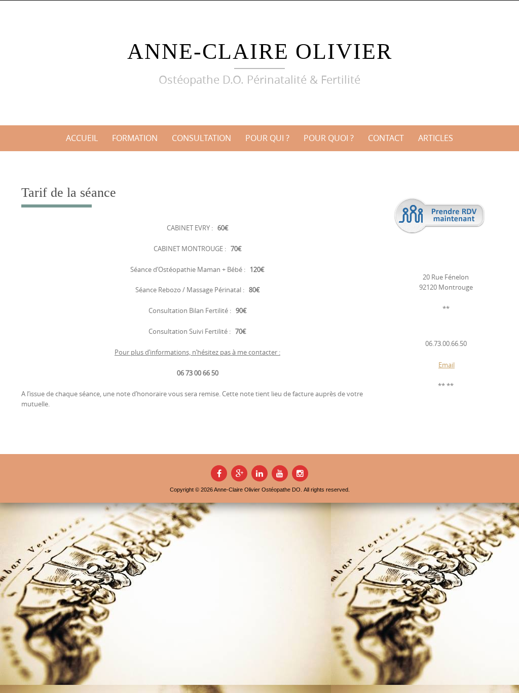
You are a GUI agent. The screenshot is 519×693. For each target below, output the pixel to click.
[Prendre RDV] (439, 215)
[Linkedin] (259, 473)
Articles (435, 138)
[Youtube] (280, 473)
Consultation (201, 138)
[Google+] (239, 473)
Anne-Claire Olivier (259, 51)
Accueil (82, 138)
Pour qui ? (267, 138)
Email (446, 364)
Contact (386, 138)
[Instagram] (300, 473)
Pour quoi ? (329, 138)
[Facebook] (219, 473)
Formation (135, 138)
